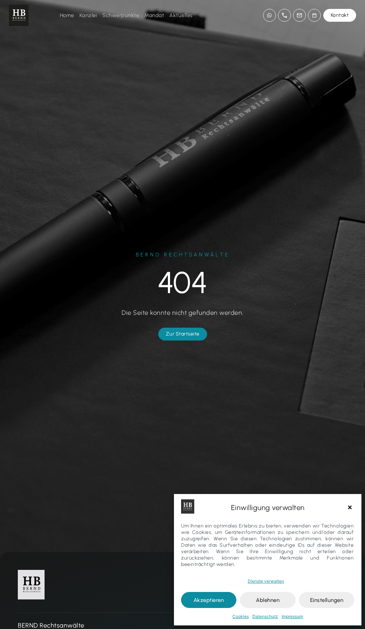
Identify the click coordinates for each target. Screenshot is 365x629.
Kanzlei (88, 15)
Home (67, 15)
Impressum (292, 616)
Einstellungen (327, 600)
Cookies (240, 616)
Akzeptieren (209, 600)
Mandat (154, 15)
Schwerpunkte (120, 15)
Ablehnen (267, 600)
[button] (350, 507)
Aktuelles (181, 15)
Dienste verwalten (266, 581)
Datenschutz (265, 616)
